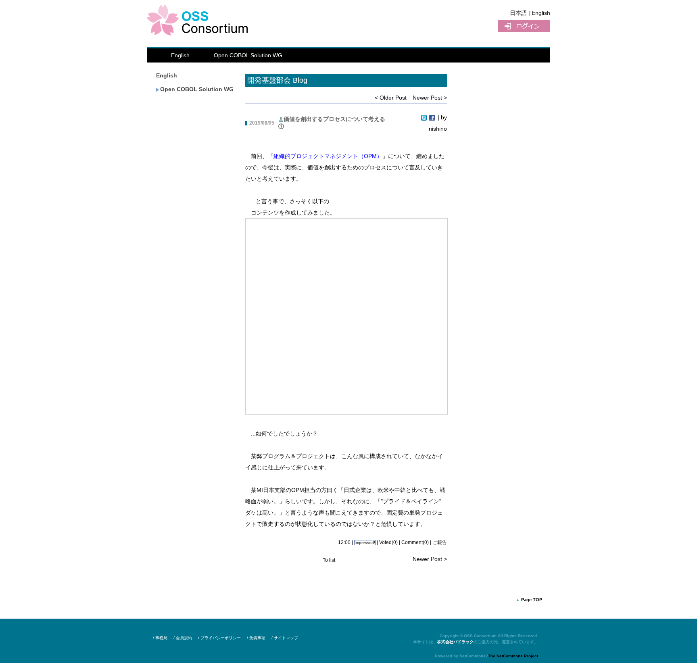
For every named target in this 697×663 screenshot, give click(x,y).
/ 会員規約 (182, 638)
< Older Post (391, 97)
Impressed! (365, 542)
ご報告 (439, 542)
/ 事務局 (160, 638)
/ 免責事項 (256, 638)
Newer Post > (430, 97)
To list (329, 560)
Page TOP (531, 599)
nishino (438, 128)
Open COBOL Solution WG (248, 55)
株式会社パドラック (455, 642)
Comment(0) (415, 542)
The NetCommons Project (513, 656)
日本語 (518, 13)
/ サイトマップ (284, 638)
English (180, 55)
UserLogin (524, 26)
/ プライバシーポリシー (219, 638)
